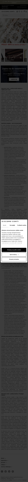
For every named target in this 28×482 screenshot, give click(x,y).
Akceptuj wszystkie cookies (14, 249)
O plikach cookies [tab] (21, 225)
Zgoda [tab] (4, 225)
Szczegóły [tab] (12, 225)
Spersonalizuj (13, 254)
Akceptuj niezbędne (14, 259)
